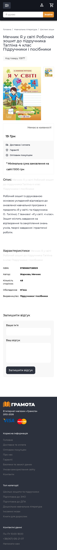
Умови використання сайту (19, 469)
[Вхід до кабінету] (42, 5)
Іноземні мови (11, 511)
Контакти (8, 474)
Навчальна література (25, 29)
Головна (7, 29)
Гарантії (14, 150)
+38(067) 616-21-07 (13, 538)
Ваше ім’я (12, 325)
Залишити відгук (21, 370)
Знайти (48, 14)
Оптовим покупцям (21, 155)
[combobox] (23, 14)
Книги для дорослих (15, 516)
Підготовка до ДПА (14, 501)
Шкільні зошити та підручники (21, 491)
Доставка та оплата (14, 444)
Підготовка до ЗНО (14, 496)
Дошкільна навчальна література (22, 506)
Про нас (8, 454)
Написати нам (11, 543)
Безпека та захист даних (17, 464)
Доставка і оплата (20, 145)
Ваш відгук (13, 340)
